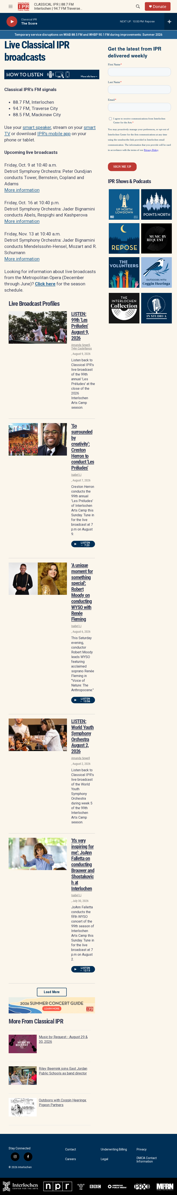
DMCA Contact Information (147, 1159)
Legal (104, 1159)
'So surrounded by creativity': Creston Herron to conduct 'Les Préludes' (82, 447)
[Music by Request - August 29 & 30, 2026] (23, 1044)
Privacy (142, 1149)
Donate (159, 6)
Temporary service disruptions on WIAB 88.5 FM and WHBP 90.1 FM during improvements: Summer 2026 (88, 34)
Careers (70, 1159)
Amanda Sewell (80, 758)
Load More (52, 992)
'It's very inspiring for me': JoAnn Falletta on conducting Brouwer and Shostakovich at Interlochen (82, 865)
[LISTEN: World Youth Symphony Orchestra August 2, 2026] (38, 735)
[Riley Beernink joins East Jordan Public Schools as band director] (23, 1075)
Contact (70, 1149)
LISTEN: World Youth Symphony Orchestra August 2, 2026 (82, 736)
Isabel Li (76, 474)
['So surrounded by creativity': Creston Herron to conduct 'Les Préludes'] (38, 439)
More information (22, 190)
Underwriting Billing (114, 1149)
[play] (11, 21)
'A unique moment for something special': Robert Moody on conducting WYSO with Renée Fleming (82, 592)
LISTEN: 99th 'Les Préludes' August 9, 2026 (80, 326)
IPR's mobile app (54, 133)
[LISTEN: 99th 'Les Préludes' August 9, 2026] (38, 327)
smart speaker (37, 127)
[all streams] (170, 21)
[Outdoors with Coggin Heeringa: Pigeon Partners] (23, 1107)
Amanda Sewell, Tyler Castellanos (81, 346)
